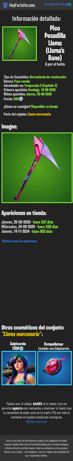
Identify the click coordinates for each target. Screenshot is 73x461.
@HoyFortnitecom (36, 421)
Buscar (48, 4)
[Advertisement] (36, 283)
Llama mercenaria (39, 114)
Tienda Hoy (60, 4)
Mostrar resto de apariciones (19, 241)
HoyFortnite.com (22, 5)
